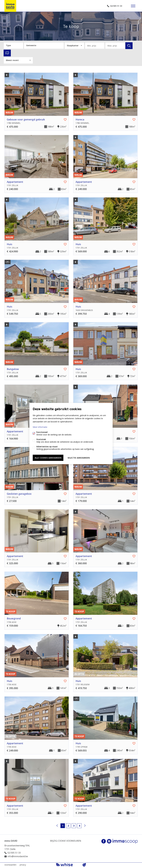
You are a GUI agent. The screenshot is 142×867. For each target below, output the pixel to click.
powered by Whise (67, 864)
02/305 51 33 (116, 6)
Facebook (103, 841)
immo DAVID (10, 840)
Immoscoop (125, 841)
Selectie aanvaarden (79, 457)
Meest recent (12, 60)
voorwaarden (10, 864)
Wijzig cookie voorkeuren (65, 840)
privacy (23, 864)
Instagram (109, 841)
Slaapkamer (72, 45)
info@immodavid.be (17, 856)
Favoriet (65, 119)
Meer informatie (40, 427)
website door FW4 (84, 865)
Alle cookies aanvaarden (48, 457)
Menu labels (133, 6)
